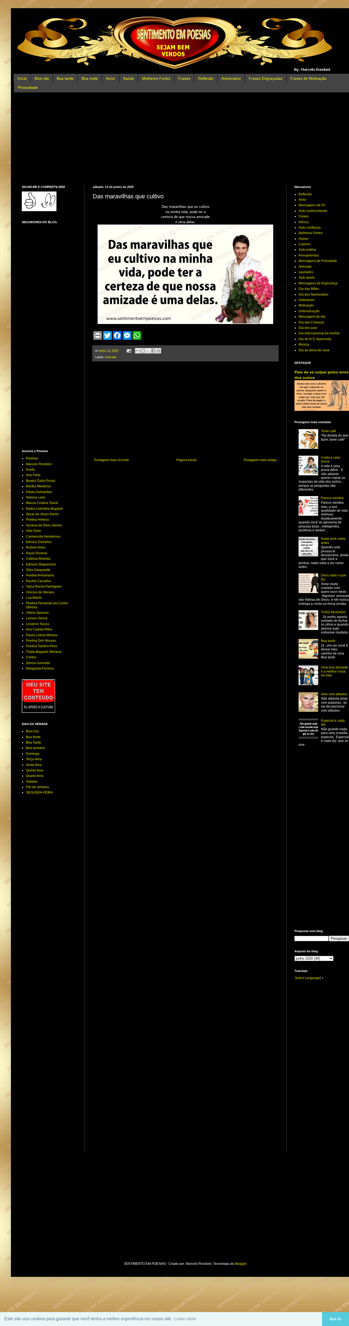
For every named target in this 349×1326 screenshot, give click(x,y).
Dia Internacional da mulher (319, 333)
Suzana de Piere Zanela (44, 525)
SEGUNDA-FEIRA (39, 792)
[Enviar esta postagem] (128, 350)
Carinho (305, 244)
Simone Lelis (35, 497)
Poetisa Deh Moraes (41, 641)
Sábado (32, 781)
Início (22, 78)
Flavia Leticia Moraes (42, 635)
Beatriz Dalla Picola (40, 481)
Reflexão (205, 78)
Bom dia (42, 78)
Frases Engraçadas (265, 78)
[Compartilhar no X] (148, 350)
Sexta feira (34, 765)
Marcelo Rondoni (39, 464)
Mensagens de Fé (312, 205)
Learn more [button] (185, 1318)
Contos (31, 657)
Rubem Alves (36, 547)
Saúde (128, 78)
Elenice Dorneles (39, 542)
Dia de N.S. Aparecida (315, 339)
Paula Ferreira (36, 553)
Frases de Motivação (308, 78)
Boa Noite (33, 737)
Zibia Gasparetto (38, 570)
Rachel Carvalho (38, 581)
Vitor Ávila (33, 531)
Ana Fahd (33, 475)
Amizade (110, 357)
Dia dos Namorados (313, 294)
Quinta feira (34, 770)
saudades (306, 272)
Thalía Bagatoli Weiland (43, 652)
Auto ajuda (307, 277)
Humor (304, 239)
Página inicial (186, 460)
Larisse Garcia (36, 618)
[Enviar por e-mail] (137, 350)
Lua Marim (34, 598)
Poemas (32, 458)
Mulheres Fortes (156, 78)
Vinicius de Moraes (40, 592)
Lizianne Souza (37, 624)
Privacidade (28, 87)
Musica (304, 344)
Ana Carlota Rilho (39, 629)
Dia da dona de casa (314, 350)
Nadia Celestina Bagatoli (44, 509)
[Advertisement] (185, 139)
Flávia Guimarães (39, 492)
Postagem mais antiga (260, 460)
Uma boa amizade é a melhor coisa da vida (334, 671)
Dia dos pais (308, 328)
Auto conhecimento (313, 211)
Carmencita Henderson (43, 536)
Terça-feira (34, 759)
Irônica (304, 222)
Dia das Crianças (311, 322)
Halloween (307, 300)
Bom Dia (32, 731)
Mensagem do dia (312, 317)
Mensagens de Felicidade (318, 261)
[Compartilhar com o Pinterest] (158, 350)
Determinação (309, 311)
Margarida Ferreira (40, 668)
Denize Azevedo (38, 663)
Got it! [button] (335, 1319)
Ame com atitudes (334, 694)
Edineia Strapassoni (41, 564)
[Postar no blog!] (143, 350)
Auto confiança (310, 227)
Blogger (240, 1264)
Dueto (30, 470)
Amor (110, 78)
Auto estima (307, 250)
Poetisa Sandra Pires (41, 646)
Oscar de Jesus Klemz (42, 514)
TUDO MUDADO (333, 612)
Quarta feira (34, 776)
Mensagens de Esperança (318, 283)
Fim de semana (37, 787)
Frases (184, 78)
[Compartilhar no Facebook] (153, 350)
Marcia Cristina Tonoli (42, 503)
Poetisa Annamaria (40, 575)
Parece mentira (332, 498)
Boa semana (35, 748)
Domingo (33, 754)
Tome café (328, 431)
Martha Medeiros (38, 486)
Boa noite (90, 78)
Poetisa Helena (37, 519)
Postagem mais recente (111, 460)
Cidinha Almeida (38, 559)
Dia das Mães (309, 289)
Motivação (306, 305)
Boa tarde (65, 78)
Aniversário (231, 78)
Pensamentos (309, 255)
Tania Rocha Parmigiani (44, 586)
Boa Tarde (33, 742)
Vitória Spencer (37, 613)
